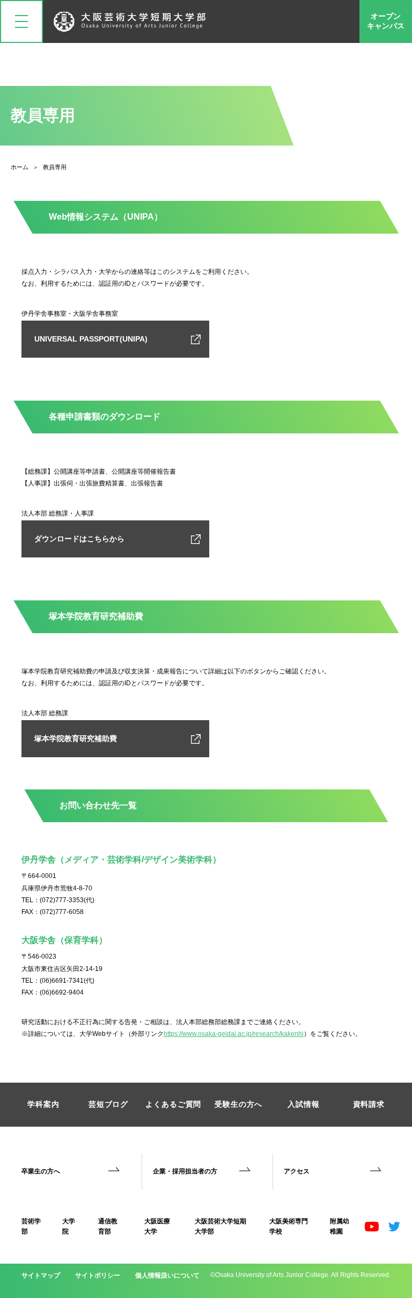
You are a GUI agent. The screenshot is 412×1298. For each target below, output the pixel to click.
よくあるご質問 (173, 1104)
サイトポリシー (97, 1275)
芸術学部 (31, 1226)
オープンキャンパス (385, 21)
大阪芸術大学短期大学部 (220, 1226)
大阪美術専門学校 (288, 1226)
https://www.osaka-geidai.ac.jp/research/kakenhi (234, 1034)
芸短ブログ (108, 1104)
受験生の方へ (238, 1104)
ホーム (19, 167)
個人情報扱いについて (167, 1275)
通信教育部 (107, 1226)
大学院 (68, 1226)
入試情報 (303, 1104)
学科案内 (43, 1104)
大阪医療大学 (157, 1226)
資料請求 (369, 1104)
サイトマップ (40, 1275)
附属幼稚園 (339, 1226)
